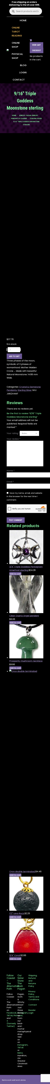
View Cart (36, 45)
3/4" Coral (15, 955)
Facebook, (12, 1012)
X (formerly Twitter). (11, 1023)
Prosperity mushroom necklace (26, 660)
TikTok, (10, 1015)
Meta (20, 1052)
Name (11, 470)
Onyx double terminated (22, 871)
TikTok (20, 1047)
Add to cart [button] (15, 573)
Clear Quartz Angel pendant (24, 615)
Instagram (22, 1044)
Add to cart (14, 356)
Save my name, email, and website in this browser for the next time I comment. (24, 496)
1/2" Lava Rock (17, 913)
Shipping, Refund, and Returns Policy (32, 980)
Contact (32, 1004)
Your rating (13, 433)
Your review (13, 438)
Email (10, 481)
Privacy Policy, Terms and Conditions (33, 995)
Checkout (36, 50)
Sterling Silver (25, 390)
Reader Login (32, 1011)
